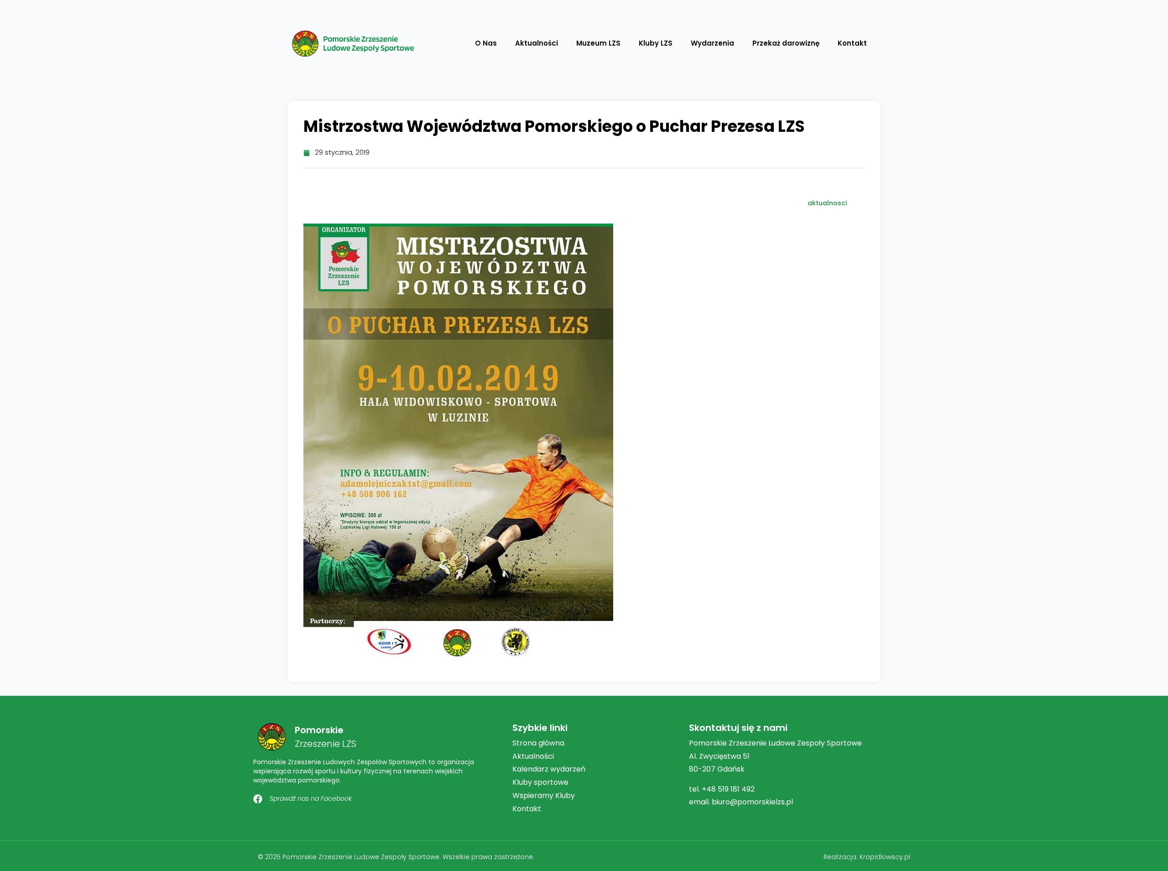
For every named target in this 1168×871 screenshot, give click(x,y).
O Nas (486, 43)
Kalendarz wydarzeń (548, 769)
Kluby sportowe (540, 782)
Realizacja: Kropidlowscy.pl (867, 856)
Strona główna (538, 743)
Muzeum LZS (598, 43)
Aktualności (536, 43)
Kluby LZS (656, 43)
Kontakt (852, 43)
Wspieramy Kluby (543, 795)
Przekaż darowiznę (785, 43)
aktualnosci (827, 203)
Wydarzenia (712, 43)
